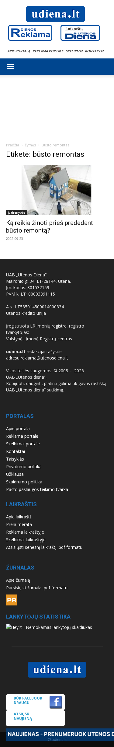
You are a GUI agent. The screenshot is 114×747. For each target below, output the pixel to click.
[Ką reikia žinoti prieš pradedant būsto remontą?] (57, 190)
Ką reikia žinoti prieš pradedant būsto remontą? (49, 226)
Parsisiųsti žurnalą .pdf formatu (36, 588)
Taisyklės (15, 459)
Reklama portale (48, 51)
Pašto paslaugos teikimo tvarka (37, 489)
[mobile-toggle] (10, 66)
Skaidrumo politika (24, 482)
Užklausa (15, 474)
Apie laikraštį (18, 517)
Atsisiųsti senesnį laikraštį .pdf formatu (44, 547)
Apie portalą (18, 51)
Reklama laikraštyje (25, 532)
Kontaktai (94, 51)
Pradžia (12, 145)
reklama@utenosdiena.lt (44, 358)
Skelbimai (74, 51)
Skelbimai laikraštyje (26, 539)
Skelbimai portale (23, 444)
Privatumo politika (24, 466)
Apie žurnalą (18, 580)
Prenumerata (19, 524)
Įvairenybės (17, 212)
